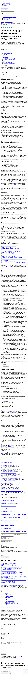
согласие (20, 656)
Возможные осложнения (9, 58)
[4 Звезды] (19, 448)
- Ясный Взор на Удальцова (7, 462)
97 (5, 494)
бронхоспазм (16, 184)
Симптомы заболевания (9, 55)
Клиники (5, 19)
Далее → (8, 494)
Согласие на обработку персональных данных (12, 585)
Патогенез (5, 54)
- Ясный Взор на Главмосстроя (8, 473)
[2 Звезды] (8, 448)
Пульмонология (7, 15)
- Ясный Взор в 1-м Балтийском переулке (11, 485)
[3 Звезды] (14, 448)
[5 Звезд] (24, 448)
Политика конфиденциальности (8, 582)
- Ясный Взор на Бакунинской (8, 480)
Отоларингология (10, 602)
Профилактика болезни (9, 63)
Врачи (7, 604)
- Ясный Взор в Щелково (7, 483)
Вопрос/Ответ (6, 3)
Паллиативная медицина (9, 17)
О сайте (5, 1)
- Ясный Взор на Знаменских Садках (10, 470)
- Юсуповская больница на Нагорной (10, 488)
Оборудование (7, 4)
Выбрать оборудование (9, 59)
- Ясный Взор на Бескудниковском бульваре (11, 478)
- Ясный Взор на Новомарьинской (9, 465)
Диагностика (6, 60)
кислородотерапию (10, 411)
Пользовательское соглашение (8, 583)
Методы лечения (7, 62)
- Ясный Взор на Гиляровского (8, 475)
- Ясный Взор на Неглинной (8, 467)
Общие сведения (7, 53)
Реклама (5, 5)
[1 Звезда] (3, 448)
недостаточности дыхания (7, 266)
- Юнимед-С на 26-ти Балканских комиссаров (12, 491)
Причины (5, 57)
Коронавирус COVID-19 (12, 603)
